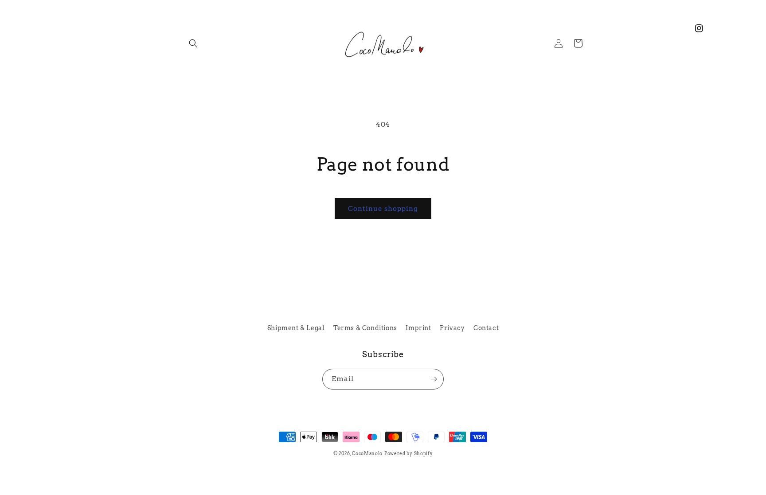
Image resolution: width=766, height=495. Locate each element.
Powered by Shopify (408, 453)
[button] (193, 43)
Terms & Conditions (365, 327)
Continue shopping (383, 209)
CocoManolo (367, 453)
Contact (486, 327)
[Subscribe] (433, 379)
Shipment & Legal (296, 327)
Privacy (452, 327)
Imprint (418, 327)
